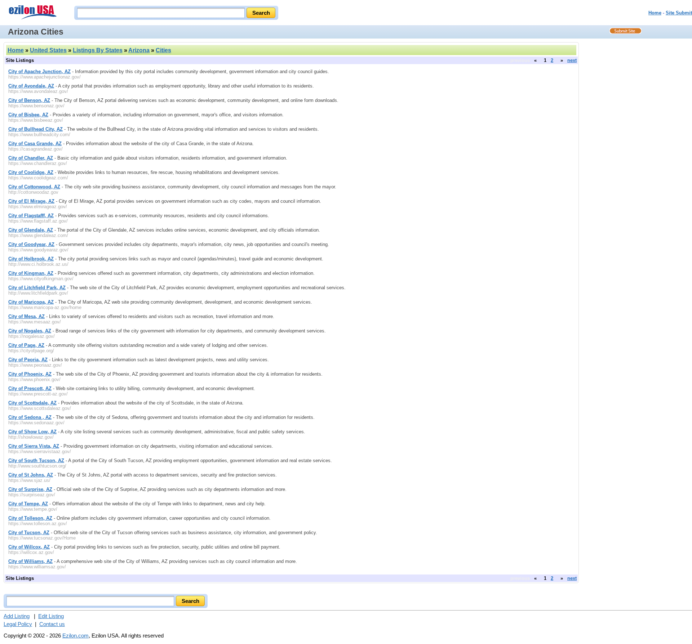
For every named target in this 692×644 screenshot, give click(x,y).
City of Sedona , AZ (30, 417)
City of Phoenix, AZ (30, 374)
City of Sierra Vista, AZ (33, 446)
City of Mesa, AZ (26, 316)
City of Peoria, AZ (28, 359)
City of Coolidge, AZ (30, 172)
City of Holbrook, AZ (31, 258)
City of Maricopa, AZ (31, 302)
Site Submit (679, 12)
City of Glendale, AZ (30, 230)
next (572, 60)
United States (48, 50)
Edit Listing (51, 616)
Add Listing (17, 616)
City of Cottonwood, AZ (34, 186)
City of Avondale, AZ (31, 86)
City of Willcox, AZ (29, 547)
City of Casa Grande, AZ (35, 143)
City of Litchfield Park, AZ (37, 287)
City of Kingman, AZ (30, 273)
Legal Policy (18, 624)
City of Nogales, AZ (29, 331)
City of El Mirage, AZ (31, 201)
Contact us (52, 624)
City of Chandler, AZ (30, 158)
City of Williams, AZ (30, 561)
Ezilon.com (75, 635)
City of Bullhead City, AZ (35, 129)
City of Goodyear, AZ (31, 244)
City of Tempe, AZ (28, 503)
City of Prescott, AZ (30, 388)
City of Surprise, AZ (30, 489)
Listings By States (98, 50)
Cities (163, 50)
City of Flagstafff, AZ (31, 215)
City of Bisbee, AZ (28, 114)
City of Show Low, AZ (32, 431)
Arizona (139, 50)
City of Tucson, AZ (28, 532)
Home (654, 12)
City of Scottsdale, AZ (32, 403)
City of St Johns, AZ (30, 475)
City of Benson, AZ (29, 100)
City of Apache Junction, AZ (39, 71)
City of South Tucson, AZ (36, 460)
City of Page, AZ (26, 345)
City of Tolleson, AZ (30, 518)
